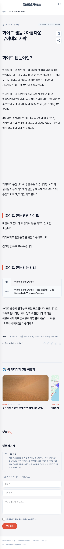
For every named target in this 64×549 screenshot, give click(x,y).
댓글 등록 (10, 526)
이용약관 (36, 541)
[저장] (59, 34)
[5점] (60, 343)
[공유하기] (59, 41)
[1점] (44, 343)
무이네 (16, 24)
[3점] (52, 343)
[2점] (48, 343)
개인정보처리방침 (24, 541)
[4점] (56, 343)
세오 (4, 336)
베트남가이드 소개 (8, 541)
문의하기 (44, 541)
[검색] (60, 4)
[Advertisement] (32, 156)
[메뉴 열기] (4, 4)
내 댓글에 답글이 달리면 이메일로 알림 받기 (22, 519)
